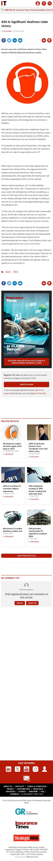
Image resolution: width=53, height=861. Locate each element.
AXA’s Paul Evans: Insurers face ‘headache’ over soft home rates (38, 447)
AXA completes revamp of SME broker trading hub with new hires (37, 490)
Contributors (23, 789)
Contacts (19, 786)
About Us (8, 786)
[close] (51, 35)
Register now (26, 384)
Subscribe (33, 791)
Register (32, 603)
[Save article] (49, 40)
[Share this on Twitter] (9, 40)
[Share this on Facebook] (3, 40)
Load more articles (26, 556)
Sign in (19, 35)
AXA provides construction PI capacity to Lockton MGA (38, 532)
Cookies (22, 791)
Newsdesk (8, 31)
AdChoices (10, 791)
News (16, 272)
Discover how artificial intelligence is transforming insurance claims (26, 362)
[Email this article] (20, 40)
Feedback (14, 794)
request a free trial (37, 393)
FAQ (42, 791)
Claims (7, 272)
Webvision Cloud (32, 857)
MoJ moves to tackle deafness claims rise (12, 529)
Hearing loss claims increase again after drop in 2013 (12, 446)
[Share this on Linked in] (14, 40)
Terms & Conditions (36, 786)
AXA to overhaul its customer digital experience (12, 488)
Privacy (10, 789)
